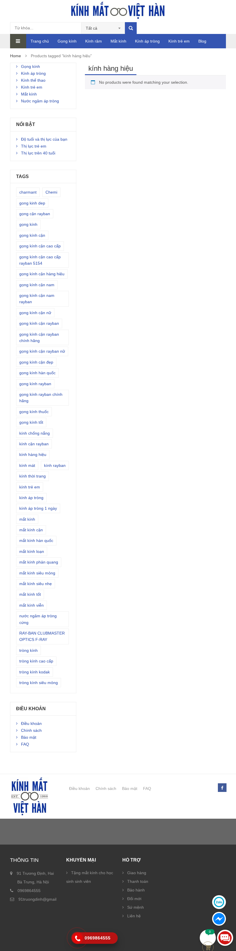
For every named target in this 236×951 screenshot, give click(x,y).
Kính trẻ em (179, 41)
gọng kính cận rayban (39, 323)
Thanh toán (137, 881)
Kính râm (93, 41)
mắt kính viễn (31, 605)
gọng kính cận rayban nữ (42, 351)
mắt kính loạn (31, 551)
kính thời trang (32, 476)
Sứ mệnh (135, 907)
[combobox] (103, 28)
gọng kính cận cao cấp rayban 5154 (40, 260)
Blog (202, 41)
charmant (28, 192)
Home (15, 56)
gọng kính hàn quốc (37, 373)
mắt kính (27, 519)
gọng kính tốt (31, 422)
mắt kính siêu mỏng (37, 573)
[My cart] (208, 937)
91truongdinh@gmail (37, 899)
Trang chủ (40, 41)
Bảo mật (28, 737)
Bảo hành (136, 890)
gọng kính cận (32, 235)
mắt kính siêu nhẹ (35, 583)
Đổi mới (134, 898)
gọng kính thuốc (34, 411)
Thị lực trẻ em (33, 146)
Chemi (51, 192)
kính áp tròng (31, 497)
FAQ (25, 744)
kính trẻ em (29, 487)
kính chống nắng (34, 433)
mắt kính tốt (30, 594)
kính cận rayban (34, 444)
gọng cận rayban (34, 213)
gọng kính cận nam (36, 284)
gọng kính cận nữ (35, 312)
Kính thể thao (33, 80)
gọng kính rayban (35, 383)
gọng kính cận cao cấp (40, 246)
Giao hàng (136, 872)
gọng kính (28, 224)
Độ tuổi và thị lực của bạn (44, 139)
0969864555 (29, 890)
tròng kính (28, 650)
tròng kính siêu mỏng (38, 682)
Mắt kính (118, 41)
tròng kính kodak (34, 672)
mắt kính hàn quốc (36, 540)
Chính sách (31, 730)
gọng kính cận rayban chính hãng (39, 337)
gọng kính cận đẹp (36, 362)
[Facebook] (222, 787)
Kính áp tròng (147, 41)
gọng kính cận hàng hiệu (41, 274)
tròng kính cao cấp (36, 661)
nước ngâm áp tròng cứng (38, 619)
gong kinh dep (32, 203)
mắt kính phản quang (38, 562)
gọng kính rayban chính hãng (40, 397)
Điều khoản (31, 723)
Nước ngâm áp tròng (40, 101)
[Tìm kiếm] (131, 28)
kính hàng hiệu (32, 454)
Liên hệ (134, 916)
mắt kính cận (31, 530)
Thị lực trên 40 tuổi (38, 153)
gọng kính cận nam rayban (36, 298)
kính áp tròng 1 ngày (38, 508)
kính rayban (55, 465)
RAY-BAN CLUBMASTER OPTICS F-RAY (42, 636)
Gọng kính (67, 41)
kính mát (27, 465)
